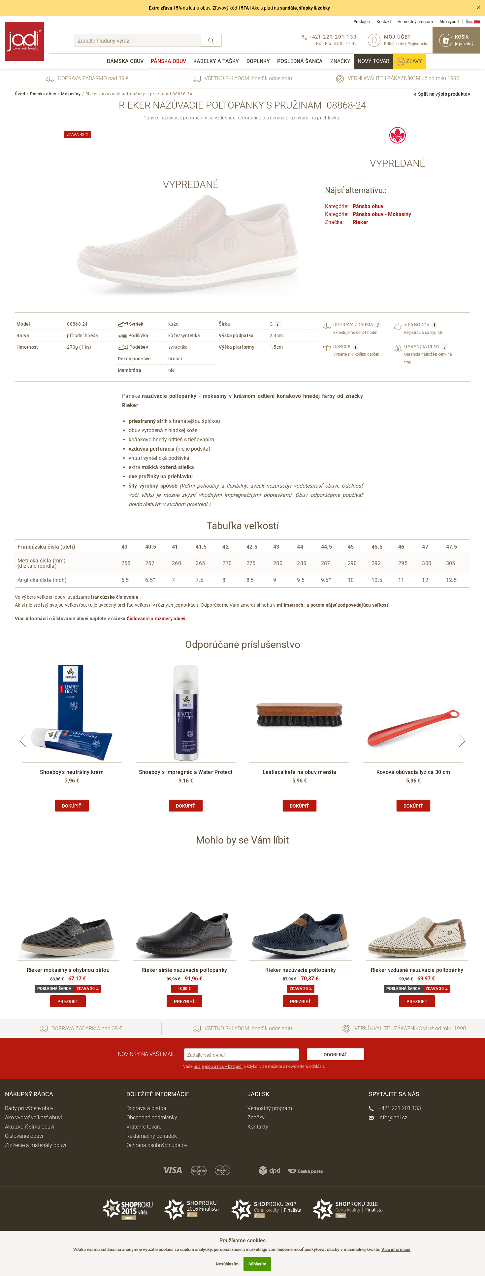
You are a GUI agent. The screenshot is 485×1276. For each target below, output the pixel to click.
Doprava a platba (146, 1108)
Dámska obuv (125, 61)
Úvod (20, 94)
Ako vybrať (449, 21)
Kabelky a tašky (216, 61)
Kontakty (257, 1127)
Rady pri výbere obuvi (30, 1108)
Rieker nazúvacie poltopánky (300, 970)
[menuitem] (125, 61)
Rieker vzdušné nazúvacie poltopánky (417, 970)
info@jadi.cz (392, 1117)
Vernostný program (415, 21)
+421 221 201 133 (399, 1108)
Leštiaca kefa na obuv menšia (299, 772)
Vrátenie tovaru (144, 1127)
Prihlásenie (394, 44)
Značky (340, 61)
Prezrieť (68, 1001)
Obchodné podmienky (151, 1117)
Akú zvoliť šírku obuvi (29, 1127)
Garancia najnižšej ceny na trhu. (428, 354)
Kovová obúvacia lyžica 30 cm (413, 772)
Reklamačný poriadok (151, 1136)
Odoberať (335, 1054)
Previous (22, 740)
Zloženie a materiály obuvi (35, 1145)
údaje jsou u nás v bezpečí (218, 1066)
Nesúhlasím (227, 1263)
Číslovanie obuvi (24, 1136)
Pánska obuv (168, 61)
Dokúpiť (71, 806)
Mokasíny (71, 94)
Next (462, 740)
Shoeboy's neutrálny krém (72, 772)
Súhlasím (257, 1263)
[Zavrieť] (478, 8)
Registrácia (417, 44)
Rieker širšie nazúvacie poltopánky (184, 970)
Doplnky (258, 61)
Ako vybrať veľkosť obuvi (33, 1117)
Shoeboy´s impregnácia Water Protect (186, 772)
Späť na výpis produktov (444, 94)
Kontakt (383, 21)
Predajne (361, 21)
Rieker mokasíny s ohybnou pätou (68, 970)
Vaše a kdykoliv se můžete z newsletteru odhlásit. (254, 1066)
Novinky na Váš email (146, 1054)
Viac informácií (395, 1249)
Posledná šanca (300, 61)
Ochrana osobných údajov (156, 1145)
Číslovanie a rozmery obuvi (156, 618)
